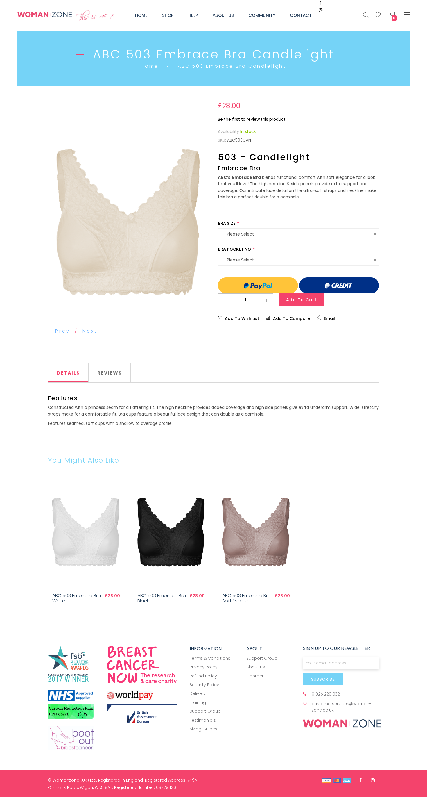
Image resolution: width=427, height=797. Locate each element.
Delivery (198, 693)
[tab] (68, 373)
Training (198, 702)
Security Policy (204, 685)
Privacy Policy (204, 667)
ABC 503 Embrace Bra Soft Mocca (246, 598)
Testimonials (203, 720)
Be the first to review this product (252, 119)
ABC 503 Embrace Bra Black (161, 598)
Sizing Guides (203, 729)
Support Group (205, 711)
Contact (254, 676)
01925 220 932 (326, 694)
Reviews (109, 373)
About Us (255, 667)
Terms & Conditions (210, 658)
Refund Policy (203, 676)
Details (68, 373)
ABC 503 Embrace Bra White (76, 598)
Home (149, 66)
